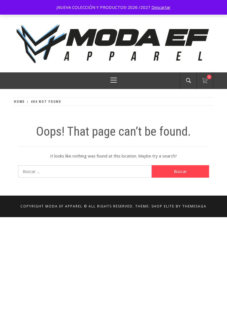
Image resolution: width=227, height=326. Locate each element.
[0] (204, 81)
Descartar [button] (161, 7)
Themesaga (194, 206)
